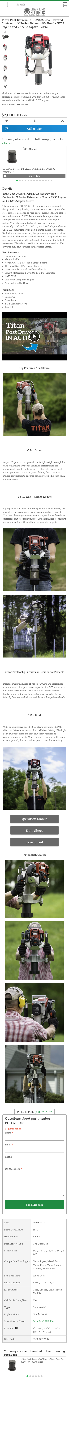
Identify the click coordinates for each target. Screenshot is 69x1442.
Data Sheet (34, 830)
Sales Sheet (34, 842)
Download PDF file (43, 1321)
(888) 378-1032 (43, 1111)
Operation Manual (34, 819)
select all (7, 143)
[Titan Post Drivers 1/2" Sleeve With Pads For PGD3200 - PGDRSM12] (12, 156)
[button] (5, 86)
